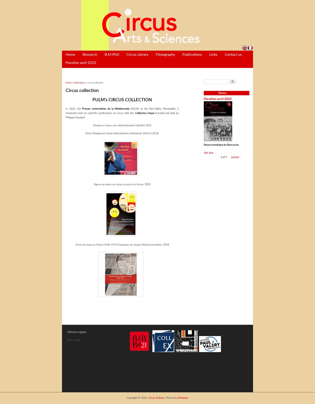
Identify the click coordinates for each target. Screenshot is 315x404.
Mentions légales (76, 332)
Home (70, 54)
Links (213, 54)
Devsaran (183, 398)
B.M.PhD (112, 54)
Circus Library (137, 54)
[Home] (157, 25)
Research (90, 54)
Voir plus (208, 153)
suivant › (235, 157)
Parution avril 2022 (81, 63)
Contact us (233, 54)
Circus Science (156, 398)
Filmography (165, 54)
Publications (192, 54)
